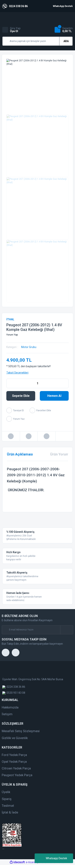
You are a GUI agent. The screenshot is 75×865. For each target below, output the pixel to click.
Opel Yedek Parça (14, 761)
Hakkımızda (10, 707)
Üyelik (6, 792)
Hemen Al (54, 396)
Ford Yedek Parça (14, 755)
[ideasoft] (17, 862)
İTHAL (10, 319)
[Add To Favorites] (40, 410)
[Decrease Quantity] (9, 383)
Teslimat (8, 806)
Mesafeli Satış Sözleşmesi (21, 731)
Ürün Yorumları (62, 454)
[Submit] (66, 629)
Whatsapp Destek (56, 858)
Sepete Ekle (21, 396)
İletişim (7, 714)
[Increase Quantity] (65, 383)
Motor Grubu (28, 347)
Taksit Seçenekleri (17, 372)
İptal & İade (10, 812)
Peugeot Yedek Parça (17, 775)
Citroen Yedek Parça (16, 768)
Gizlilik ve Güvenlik (15, 738)
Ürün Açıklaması (20, 454)
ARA (66, 41)
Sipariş (7, 799)
